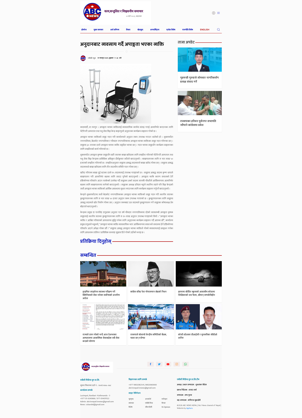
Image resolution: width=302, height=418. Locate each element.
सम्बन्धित (88, 255)
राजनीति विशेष (187, 29)
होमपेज (84, 29)
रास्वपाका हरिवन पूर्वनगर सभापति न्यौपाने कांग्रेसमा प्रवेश (198, 123)
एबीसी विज (149, 403)
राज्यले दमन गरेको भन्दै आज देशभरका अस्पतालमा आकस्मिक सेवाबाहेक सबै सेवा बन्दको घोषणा (101, 338)
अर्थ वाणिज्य (114, 29)
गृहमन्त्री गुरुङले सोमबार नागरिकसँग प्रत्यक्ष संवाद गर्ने (199, 79)
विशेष (130, 407)
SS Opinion (166, 407)
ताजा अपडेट (186, 42)
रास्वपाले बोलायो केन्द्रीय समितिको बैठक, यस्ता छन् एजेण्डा (148, 336)
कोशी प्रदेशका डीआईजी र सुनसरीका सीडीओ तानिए (197, 336)
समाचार (131, 403)
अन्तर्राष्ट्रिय (154, 29)
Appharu (189, 408)
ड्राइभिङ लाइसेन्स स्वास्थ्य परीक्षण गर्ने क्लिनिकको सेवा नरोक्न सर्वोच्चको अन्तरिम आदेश (101, 295)
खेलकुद (140, 29)
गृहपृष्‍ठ (131, 399)
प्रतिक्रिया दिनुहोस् (95, 241)
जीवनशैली (148, 407)
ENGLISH (204, 29)
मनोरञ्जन (164, 399)
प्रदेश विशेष (170, 29)
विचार (128, 29)
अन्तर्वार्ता (148, 399)
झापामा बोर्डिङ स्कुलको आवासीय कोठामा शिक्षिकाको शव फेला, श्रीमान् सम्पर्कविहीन (196, 293)
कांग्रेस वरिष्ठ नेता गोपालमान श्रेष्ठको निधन (148, 292)
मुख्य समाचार (98, 29)
